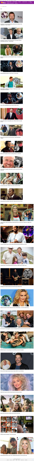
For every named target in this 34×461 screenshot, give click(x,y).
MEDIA (3, 0)
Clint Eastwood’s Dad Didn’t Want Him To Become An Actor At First (11, 201)
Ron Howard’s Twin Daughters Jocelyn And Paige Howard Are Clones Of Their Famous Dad (15, 328)
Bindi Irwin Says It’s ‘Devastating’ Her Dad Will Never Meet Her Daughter (12, 349)
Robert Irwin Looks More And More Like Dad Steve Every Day (10, 413)
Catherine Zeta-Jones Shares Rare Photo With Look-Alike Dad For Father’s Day (13, 265)
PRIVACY (5, 0)
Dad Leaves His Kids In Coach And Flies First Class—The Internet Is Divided (11, 57)
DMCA (9, 0)
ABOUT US (1, 0)
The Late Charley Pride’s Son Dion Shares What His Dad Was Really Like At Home (13, 244)
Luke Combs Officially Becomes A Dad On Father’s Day (9, 105)
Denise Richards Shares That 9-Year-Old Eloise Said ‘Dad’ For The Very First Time (13, 455)
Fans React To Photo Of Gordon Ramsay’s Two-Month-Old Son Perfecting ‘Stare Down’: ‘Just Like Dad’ (10, 41)
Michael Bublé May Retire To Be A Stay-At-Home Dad (9, 73)
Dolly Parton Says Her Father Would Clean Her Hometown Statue (11, 392)
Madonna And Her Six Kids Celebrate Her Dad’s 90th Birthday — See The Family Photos (14, 307)
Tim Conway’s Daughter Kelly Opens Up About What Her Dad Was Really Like (11, 170)
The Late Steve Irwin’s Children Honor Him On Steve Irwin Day (10, 185)
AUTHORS (15, 0)
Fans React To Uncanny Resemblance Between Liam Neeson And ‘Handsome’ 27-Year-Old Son (11, 24)
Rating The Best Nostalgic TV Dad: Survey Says (8, 434)
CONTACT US (12, 0)
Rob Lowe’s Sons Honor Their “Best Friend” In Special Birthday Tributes (10, 138)
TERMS (7, 0)
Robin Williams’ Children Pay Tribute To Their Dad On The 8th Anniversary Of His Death (10, 89)
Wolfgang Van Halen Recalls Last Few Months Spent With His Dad (11, 286)
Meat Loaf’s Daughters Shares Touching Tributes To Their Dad (10, 153)
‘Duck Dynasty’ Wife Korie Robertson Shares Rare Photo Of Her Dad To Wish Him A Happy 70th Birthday (15, 223)
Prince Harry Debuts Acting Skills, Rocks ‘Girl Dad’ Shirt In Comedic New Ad (11, 121)
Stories (2, 22)
